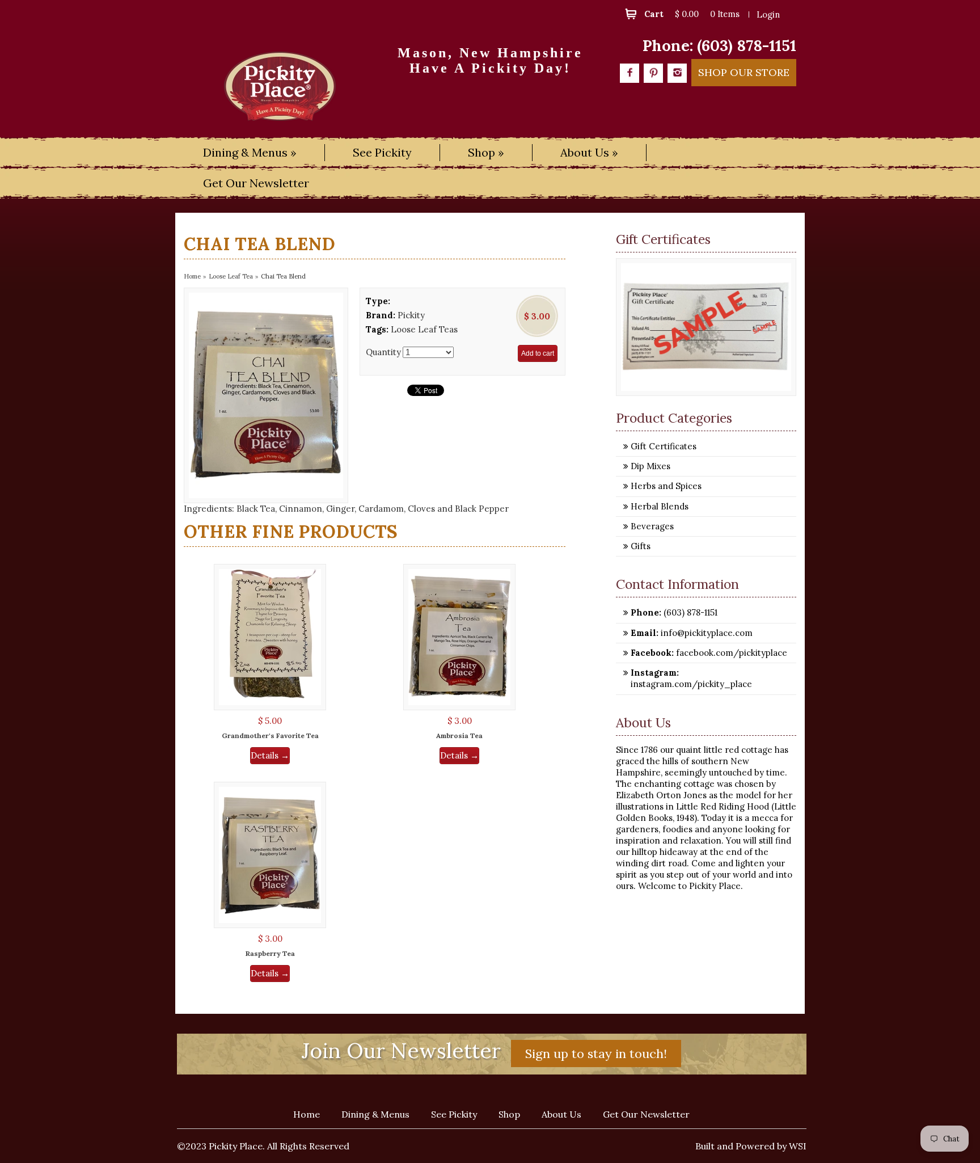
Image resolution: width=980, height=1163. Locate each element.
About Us (561, 1114)
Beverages (652, 526)
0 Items (725, 14)
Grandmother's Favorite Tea (270, 735)
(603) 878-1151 (746, 45)
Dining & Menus (375, 1114)
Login (768, 14)
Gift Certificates (663, 446)
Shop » (486, 152)
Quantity (383, 352)
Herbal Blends (659, 506)
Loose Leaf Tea (231, 276)
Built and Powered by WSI (750, 1146)
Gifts (640, 546)
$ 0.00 (687, 14)
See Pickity (382, 152)
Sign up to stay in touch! (596, 1053)
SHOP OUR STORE (743, 72)
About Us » (589, 152)
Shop (509, 1114)
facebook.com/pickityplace (730, 652)
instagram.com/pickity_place (691, 684)
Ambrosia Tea (459, 735)
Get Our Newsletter (256, 183)
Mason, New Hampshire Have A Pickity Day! (490, 60)
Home (192, 276)
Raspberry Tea (270, 953)
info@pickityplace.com (705, 632)
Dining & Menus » (250, 152)
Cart (654, 14)
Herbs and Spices (666, 486)
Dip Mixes (650, 466)
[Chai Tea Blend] (266, 395)
